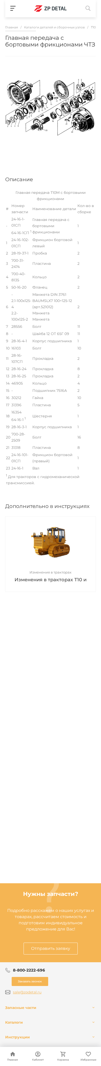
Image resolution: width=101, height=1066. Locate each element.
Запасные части (20, 1007)
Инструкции (17, 1037)
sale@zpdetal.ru (27, 992)
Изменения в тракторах (50, 572)
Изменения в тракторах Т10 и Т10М (50, 580)
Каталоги (14, 1022)
